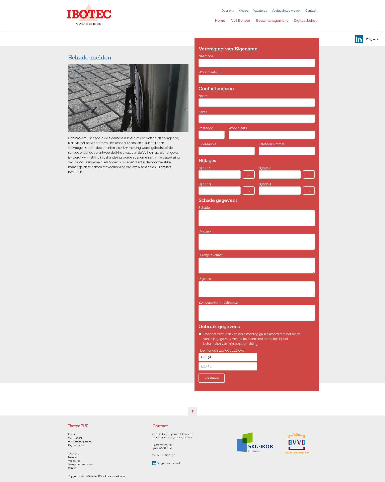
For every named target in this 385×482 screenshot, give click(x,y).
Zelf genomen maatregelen (219, 302)
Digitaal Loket (305, 20)
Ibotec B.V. (89, 15)
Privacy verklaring (116, 476)
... (249, 174)
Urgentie (205, 279)
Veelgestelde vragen (286, 10)
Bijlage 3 (205, 184)
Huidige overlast (211, 255)
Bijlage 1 (205, 168)
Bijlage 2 (265, 168)
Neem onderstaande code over (222, 350)
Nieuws (243, 10)
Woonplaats (238, 128)
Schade (204, 208)
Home (220, 20)
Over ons (228, 10)
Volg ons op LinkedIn (169, 463)
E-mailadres (207, 144)
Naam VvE (206, 56)
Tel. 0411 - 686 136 (163, 455)
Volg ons (372, 39)
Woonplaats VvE (211, 72)
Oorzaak (205, 231)
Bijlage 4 (265, 184)
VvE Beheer (240, 20)
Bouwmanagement (272, 20)
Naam (203, 96)
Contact (310, 10)
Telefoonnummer (271, 144)
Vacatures (260, 10)
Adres (203, 112)
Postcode (206, 128)
